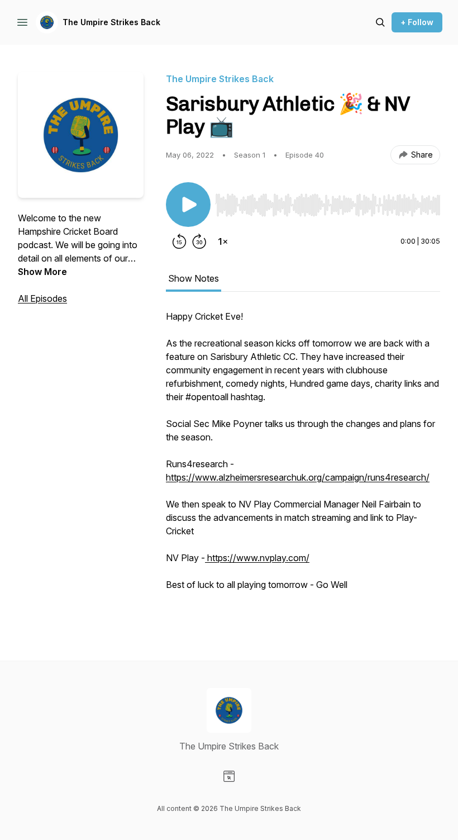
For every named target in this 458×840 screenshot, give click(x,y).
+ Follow (416, 22)
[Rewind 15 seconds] (179, 241)
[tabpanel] (303, 463)
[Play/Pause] (188, 204)
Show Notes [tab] (193, 278)
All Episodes (42, 298)
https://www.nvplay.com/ (257, 557)
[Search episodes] (380, 22)
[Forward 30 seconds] (199, 241)
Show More (42, 271)
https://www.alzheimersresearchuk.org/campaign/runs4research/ (298, 477)
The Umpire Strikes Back (111, 22)
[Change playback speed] (223, 241)
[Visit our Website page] (229, 776)
